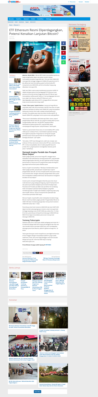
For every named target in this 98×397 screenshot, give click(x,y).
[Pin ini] (63, 53)
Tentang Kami (84, 112)
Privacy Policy (72, 115)
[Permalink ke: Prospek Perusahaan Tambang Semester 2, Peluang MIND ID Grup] (26, 276)
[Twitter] (37, 253)
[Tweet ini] (63, 48)
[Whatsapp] (63, 62)
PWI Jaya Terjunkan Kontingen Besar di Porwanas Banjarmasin (51, 258)
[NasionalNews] (14, 2)
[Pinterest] (41, 253)
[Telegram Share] (63, 58)
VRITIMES (48, 245)
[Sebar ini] (63, 43)
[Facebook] (34, 253)
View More (37, 391)
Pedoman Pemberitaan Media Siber (76, 114)
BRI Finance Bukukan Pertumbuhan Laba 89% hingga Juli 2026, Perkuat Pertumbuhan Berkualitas (14, 284)
